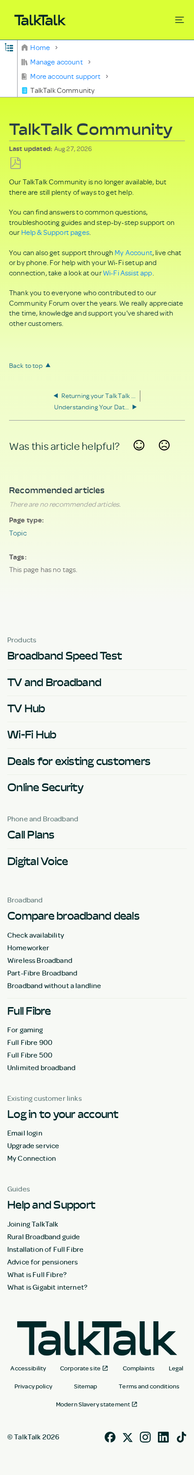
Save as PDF (15, 163)
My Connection (31, 1158)
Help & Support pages (55, 232)
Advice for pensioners (42, 1261)
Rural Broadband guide (43, 1236)
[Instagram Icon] (145, 1436)
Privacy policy (33, 1386)
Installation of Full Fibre (45, 1249)
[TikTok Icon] (181, 1436)
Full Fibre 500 (29, 1054)
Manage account (56, 61)
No (164, 456)
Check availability (35, 934)
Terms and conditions (149, 1386)
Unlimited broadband (41, 1067)
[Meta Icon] (128, 1436)
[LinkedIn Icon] (163, 1436)
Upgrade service (33, 1145)
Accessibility (28, 1368)
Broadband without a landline (54, 985)
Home (40, 47)
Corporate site (80, 1368)
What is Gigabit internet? (47, 1287)
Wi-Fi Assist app (127, 272)
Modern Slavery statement (93, 1404)
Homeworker (28, 947)
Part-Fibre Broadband (42, 972)
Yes (138, 456)
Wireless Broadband (39, 960)
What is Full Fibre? (37, 1274)
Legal (176, 1368)
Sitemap (85, 1386)
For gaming (25, 1029)
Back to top (26, 365)
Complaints (139, 1368)
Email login (24, 1132)
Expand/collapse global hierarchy (9, 46)
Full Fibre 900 (29, 1042)
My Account (133, 252)
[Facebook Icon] (110, 1436)
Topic (18, 532)
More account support (65, 76)
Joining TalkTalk (33, 1223)
